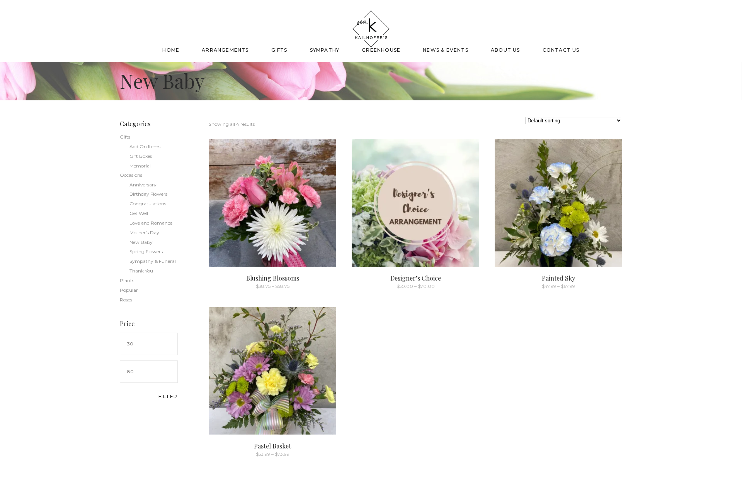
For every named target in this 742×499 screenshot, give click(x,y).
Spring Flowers (146, 251)
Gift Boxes (140, 156)
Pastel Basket (272, 446)
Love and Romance (150, 223)
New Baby (141, 242)
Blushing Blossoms (272, 278)
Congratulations (147, 203)
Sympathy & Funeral (152, 261)
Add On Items (144, 146)
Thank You (141, 271)
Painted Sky (558, 278)
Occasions (131, 175)
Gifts (125, 137)
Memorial (140, 166)
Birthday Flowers (148, 194)
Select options (255, 286)
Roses (126, 300)
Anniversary (143, 185)
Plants (127, 280)
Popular (129, 290)
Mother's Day (144, 232)
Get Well (138, 213)
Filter (167, 396)
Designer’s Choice (415, 278)
